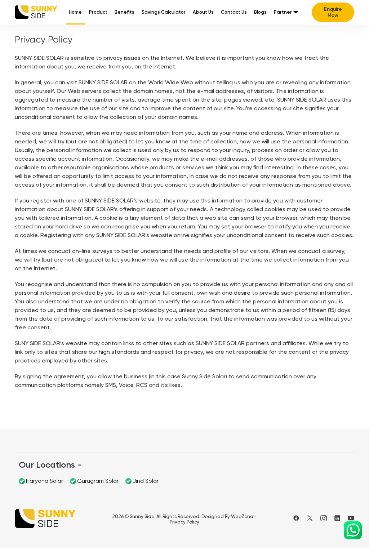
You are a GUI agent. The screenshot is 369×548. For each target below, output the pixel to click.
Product (98, 12)
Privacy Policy (184, 522)
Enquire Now (333, 12)
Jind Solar (146, 480)
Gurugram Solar (98, 480)
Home (75, 12)
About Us (203, 12)
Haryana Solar (44, 480)
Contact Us (234, 12)
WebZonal (242, 516)
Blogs (260, 12)
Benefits (124, 12)
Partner (283, 12)
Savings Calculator (164, 12)
